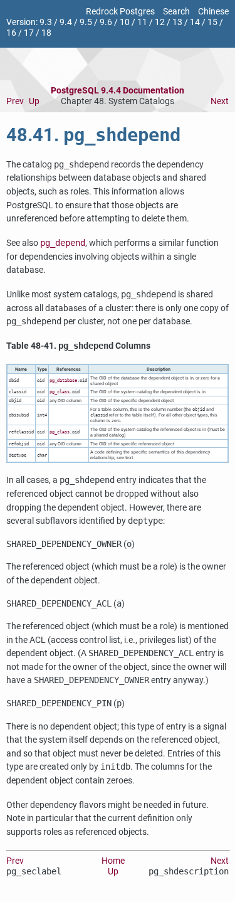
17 (29, 33)
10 (125, 22)
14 (195, 22)
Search (176, 11)
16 (11, 33)
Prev (15, 101)
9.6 (106, 22)
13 (177, 22)
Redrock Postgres (120, 11)
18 (46, 33)
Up (34, 101)
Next (220, 101)
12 (160, 22)
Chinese (213, 11)
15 (212, 22)
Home (113, 861)
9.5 (86, 22)
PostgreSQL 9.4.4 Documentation (117, 90)
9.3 (45, 22)
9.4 (66, 22)
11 (142, 22)
